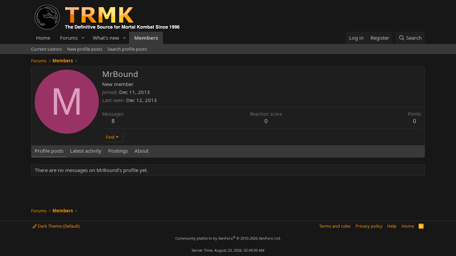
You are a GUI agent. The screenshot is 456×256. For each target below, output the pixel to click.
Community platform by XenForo (228, 238)
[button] (83, 38)
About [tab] (142, 150)
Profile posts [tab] (49, 150)
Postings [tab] (118, 150)
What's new (106, 37)
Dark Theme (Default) (58, 226)
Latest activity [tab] (85, 150)
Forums (69, 37)
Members (146, 37)
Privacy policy (369, 226)
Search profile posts (127, 49)
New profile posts (84, 49)
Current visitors (46, 49)
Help (392, 226)
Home (43, 37)
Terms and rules (335, 226)
